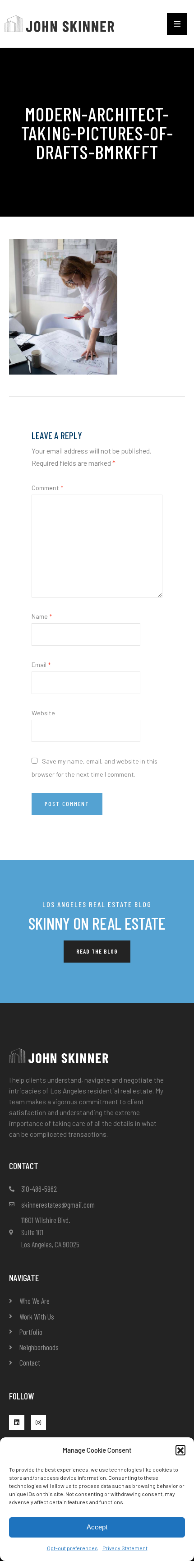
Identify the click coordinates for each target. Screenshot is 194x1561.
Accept (97, 1527)
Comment (47, 487)
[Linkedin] (16, 1422)
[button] (180, 1449)
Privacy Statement (125, 1548)
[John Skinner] (59, 23)
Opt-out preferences (72, 1548)
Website (43, 713)
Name (42, 616)
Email (41, 664)
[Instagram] (38, 1422)
